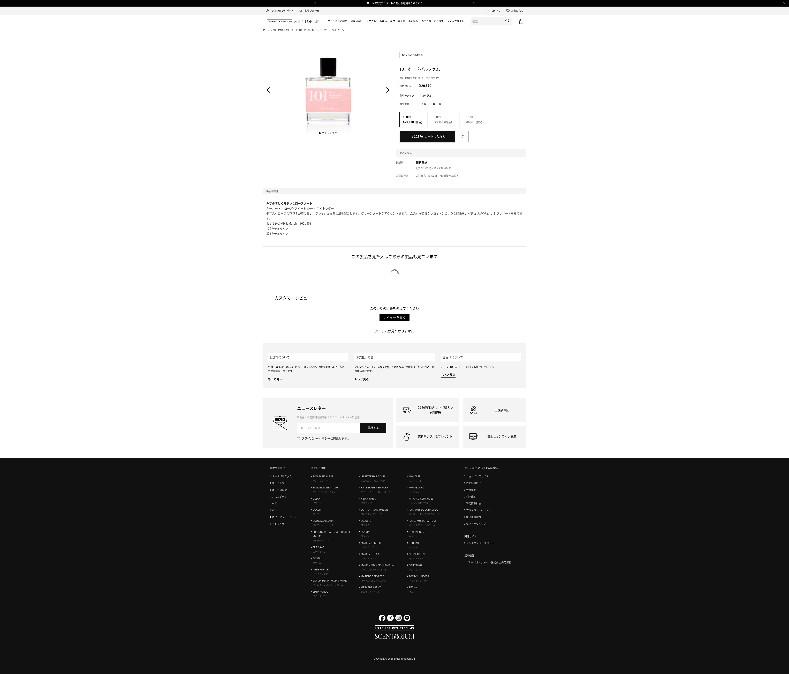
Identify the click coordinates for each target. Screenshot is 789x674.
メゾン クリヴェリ (369, 547)
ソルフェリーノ (416, 569)
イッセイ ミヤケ (320, 573)
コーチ (316, 514)
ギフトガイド (397, 21)
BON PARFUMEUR (412, 55)
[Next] (473, 3)
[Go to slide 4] (330, 133)
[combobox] (491, 21)
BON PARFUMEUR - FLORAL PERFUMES (294, 30)
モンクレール (415, 480)
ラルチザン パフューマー (372, 514)
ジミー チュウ (319, 596)
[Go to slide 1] (320, 133)
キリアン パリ (367, 503)
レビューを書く (394, 317)
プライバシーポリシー (315, 438)
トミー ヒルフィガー (418, 580)
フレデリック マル (321, 540)
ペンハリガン (415, 536)
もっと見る (275, 379)
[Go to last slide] (268, 90)
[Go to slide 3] (326, 133)
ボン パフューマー (321, 480)
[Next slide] (388, 90)
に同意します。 (325, 438)
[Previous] (315, 3)
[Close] (784, 3)
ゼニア (412, 591)
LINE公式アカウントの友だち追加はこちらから (397, 3)
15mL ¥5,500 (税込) (475, 119)
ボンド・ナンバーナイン (324, 491)
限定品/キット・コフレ (363, 21)
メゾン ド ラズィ (368, 558)
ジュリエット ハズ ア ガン (373, 480)
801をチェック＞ (277, 233)
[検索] (507, 21)
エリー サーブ (319, 551)
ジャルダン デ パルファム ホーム (328, 585)
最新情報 (413, 21)
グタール (317, 562)
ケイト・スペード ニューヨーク (375, 491)
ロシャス (413, 547)
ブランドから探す (337, 21)
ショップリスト (455, 21)
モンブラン (414, 491)
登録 (373, 428)
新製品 (383, 21)
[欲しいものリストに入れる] (463, 136)
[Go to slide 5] (333, 133)
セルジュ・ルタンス (418, 558)
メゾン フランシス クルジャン (375, 569)
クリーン (317, 503)
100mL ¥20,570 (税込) (412, 119)
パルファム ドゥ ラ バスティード (424, 514)
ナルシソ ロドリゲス (418, 503)
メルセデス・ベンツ (370, 591)
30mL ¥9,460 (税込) (443, 119)
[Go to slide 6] (336, 133)
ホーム (266, 30)
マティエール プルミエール (373, 580)
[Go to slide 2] (323, 133)
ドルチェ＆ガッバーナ (323, 525)
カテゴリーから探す (432, 21)
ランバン (365, 536)
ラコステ (365, 525)
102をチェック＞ (277, 229)
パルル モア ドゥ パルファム (422, 525)
